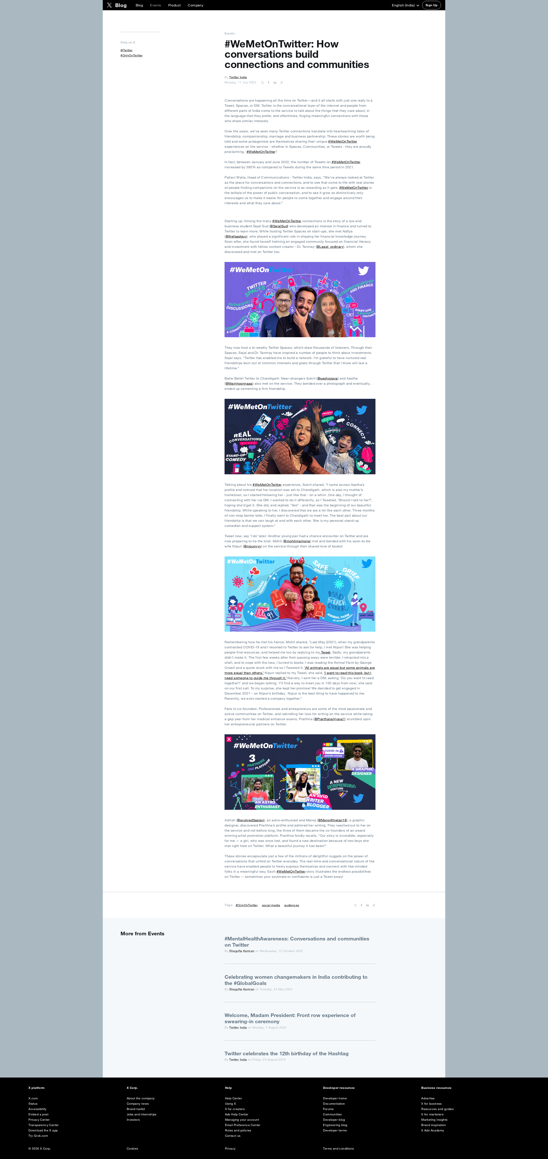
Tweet (325, 652)
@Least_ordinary (330, 246)
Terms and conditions (338, 1148)
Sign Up (432, 5)
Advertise (428, 1098)
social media (271, 905)
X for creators (235, 1109)
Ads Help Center (237, 1114)
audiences (291, 905)
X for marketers (432, 1114)
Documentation (334, 1104)
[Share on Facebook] (268, 82)
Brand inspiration (433, 1125)
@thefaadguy (236, 236)
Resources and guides (437, 1109)
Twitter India (238, 77)
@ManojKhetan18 (332, 820)
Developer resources (339, 1088)
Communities (332, 1114)
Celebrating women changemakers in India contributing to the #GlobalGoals (296, 980)
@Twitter (127, 50)
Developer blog (334, 1120)
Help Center (233, 1098)
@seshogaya (327, 378)
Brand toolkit (136, 1109)
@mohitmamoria (297, 541)
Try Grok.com (38, 1136)
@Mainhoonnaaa (239, 383)
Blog (139, 5)
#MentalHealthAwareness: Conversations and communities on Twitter (297, 941)
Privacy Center (39, 1120)
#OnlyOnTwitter (132, 55)
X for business (431, 1104)
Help (228, 1088)
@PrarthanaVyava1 (329, 719)
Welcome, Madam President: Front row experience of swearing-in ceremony (290, 1018)
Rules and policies (238, 1130)
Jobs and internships (141, 1114)
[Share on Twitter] (263, 82)
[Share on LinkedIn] (274, 82)
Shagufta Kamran (241, 951)
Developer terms (335, 1130)
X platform (36, 1088)
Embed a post (38, 1114)
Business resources (436, 1088)
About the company (141, 1098)
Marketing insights (434, 1120)
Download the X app (43, 1130)
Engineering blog (335, 1125)
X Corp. (132, 1088)
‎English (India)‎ (403, 5)
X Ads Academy (432, 1130)
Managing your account (242, 1120)
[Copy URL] (280, 82)
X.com (33, 1098)
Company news (138, 1104)
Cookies (132, 1148)
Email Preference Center (243, 1125)
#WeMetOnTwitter (342, 141)
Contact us (233, 1136)
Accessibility (37, 1109)
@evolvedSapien (250, 820)
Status (32, 1104)
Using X (230, 1104)
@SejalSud (278, 226)
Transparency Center (43, 1125)
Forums (328, 1109)
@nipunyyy (252, 546)
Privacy (230, 1148)
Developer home (335, 1098)
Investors (133, 1120)
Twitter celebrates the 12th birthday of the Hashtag (287, 1053)
